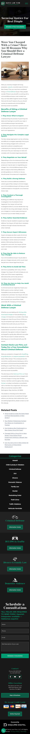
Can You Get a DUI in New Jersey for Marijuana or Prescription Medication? (16, 445)
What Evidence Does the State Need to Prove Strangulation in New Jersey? (17, 416)
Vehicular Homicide (15, 508)
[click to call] (3, 730)
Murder (15, 491)
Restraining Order (15, 495)
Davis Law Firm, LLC (19, 374)
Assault (15, 460)
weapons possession (19, 356)
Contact (3, 383)
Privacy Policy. (15, 731)
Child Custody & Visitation (15, 465)
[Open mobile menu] (26, 3)
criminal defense (11, 91)
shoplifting (25, 354)
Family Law (15, 486)
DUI (15, 473)
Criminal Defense (15, 469)
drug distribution (6, 356)
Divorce (15, 478)
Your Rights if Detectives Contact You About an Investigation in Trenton (15, 423)
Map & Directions (15, 695)
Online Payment (15, 714)
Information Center (15, 527)
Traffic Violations (15, 504)
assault (10, 87)
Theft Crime (15, 500)
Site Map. (23, 731)
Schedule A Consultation (15, 656)
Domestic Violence (15, 482)
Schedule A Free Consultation (15, 26)
